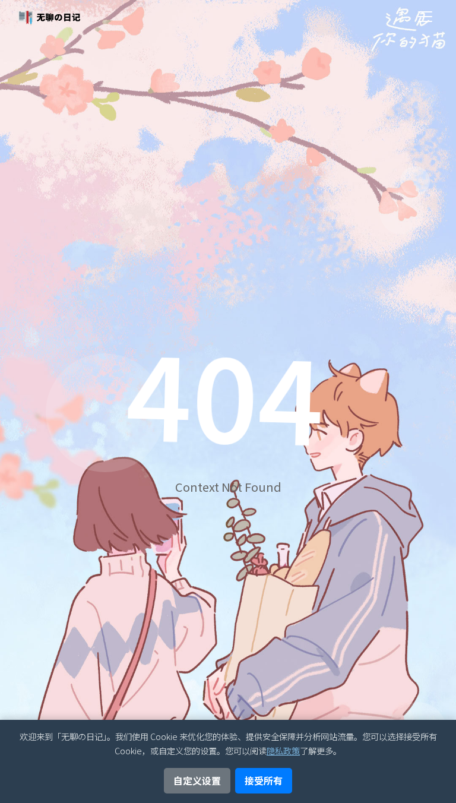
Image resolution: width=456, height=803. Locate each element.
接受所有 (264, 780)
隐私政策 (283, 750)
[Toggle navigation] (425, 17)
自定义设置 (197, 780)
